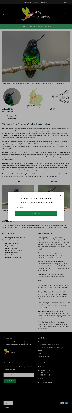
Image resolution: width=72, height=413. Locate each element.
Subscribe (36, 213)
